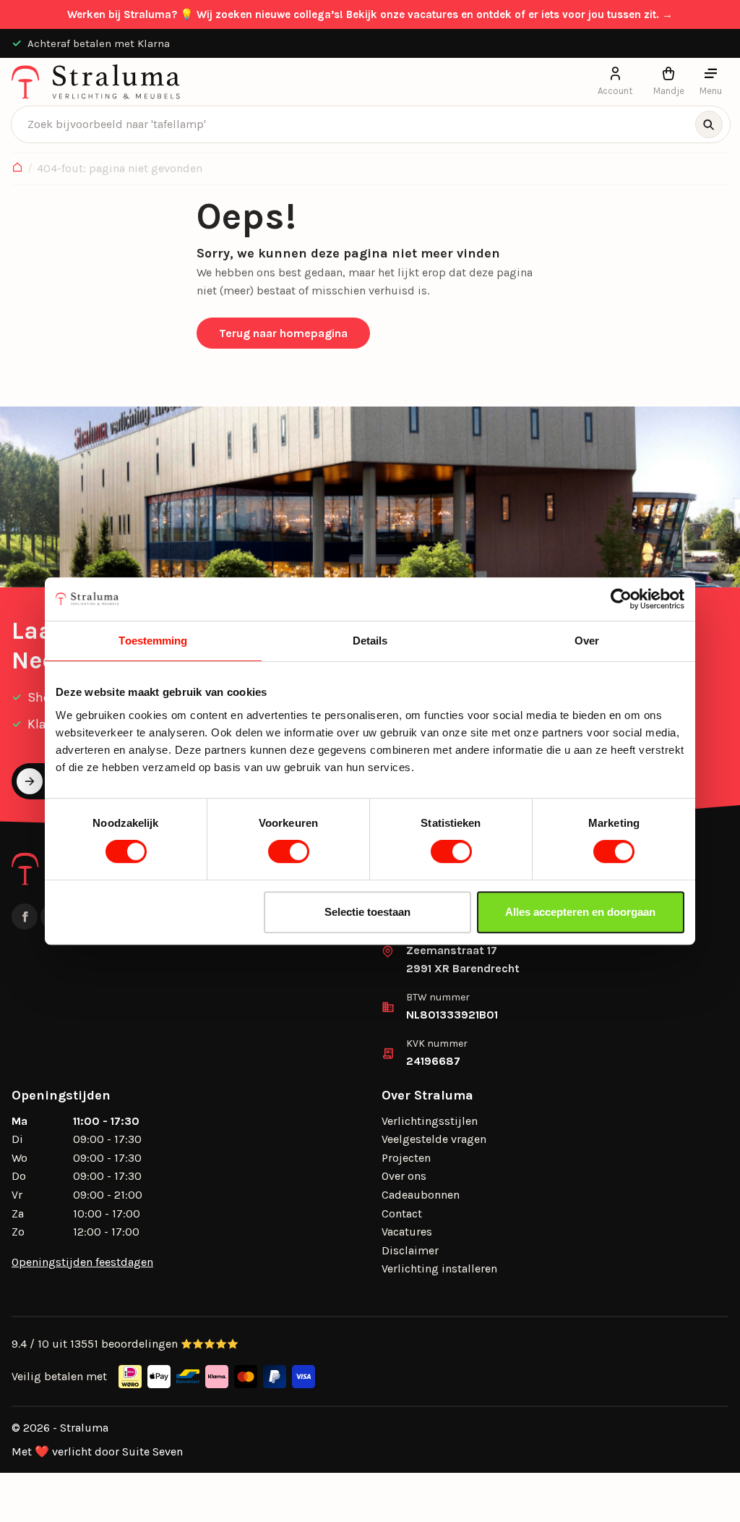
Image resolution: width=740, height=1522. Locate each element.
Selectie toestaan (367, 912)
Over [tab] (587, 640)
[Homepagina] (17, 168)
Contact (402, 1213)
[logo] (96, 81)
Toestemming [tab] (153, 640)
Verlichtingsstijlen (430, 1121)
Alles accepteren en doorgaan (580, 912)
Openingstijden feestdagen (82, 1262)
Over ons (404, 1176)
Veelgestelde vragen (434, 1139)
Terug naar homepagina (283, 333)
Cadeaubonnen (421, 1195)
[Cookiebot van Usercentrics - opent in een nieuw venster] (621, 599)
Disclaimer (410, 1250)
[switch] (288, 851)
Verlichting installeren (439, 1268)
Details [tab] (370, 640)
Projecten (406, 1158)
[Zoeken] (709, 124)
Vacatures (407, 1231)
